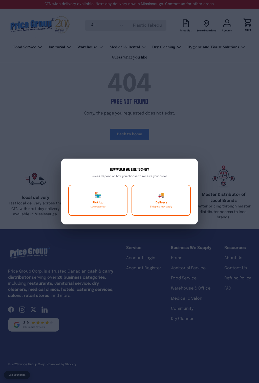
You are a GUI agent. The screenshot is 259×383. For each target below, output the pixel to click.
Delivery (161, 200)
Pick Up (98, 200)
